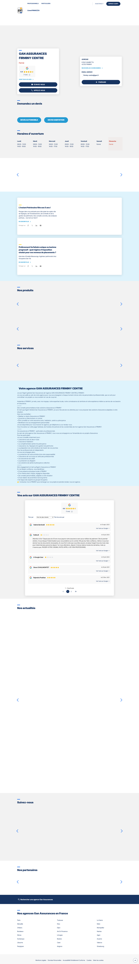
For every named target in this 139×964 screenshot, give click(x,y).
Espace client (113, 4)
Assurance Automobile (86, 322)
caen (58, 942)
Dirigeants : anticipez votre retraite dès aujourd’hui (44, 737)
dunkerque (20, 939)
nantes (99, 931)
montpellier (100, 928)
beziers (59, 939)
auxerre (99, 939)
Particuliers (45, 3)
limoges (60, 935)
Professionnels (33, 3)
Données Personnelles (54, 960)
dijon (58, 928)
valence (99, 942)
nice (58, 924)
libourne (20, 942)
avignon (59, 946)
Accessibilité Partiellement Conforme (74, 960)
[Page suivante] (75, 591)
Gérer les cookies (98, 960)
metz (98, 924)
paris (18, 920)
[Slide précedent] (17, 174)
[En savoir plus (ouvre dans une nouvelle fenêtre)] (25, 879)
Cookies (89, 960)
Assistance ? (99, 4)
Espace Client (70, 369)
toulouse (60, 920)
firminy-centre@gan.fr (91, 75)
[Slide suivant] (121, 174)
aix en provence (62, 931)
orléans (19, 928)
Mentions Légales (41, 960)
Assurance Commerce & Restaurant (94, 298)
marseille (20, 924)
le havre (100, 920)
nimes (19, 935)
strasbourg (100, 946)
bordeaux (20, 931)
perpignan (20, 946)
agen (98, 935)
